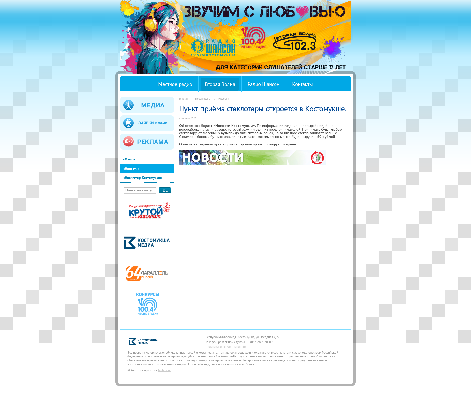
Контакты (302, 84)
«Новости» (131, 168)
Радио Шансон (263, 84)
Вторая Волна (220, 84)
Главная (183, 98)
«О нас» (129, 159)
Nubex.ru (164, 370)
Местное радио (175, 84)
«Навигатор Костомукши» (143, 177)
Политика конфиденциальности (227, 347)
